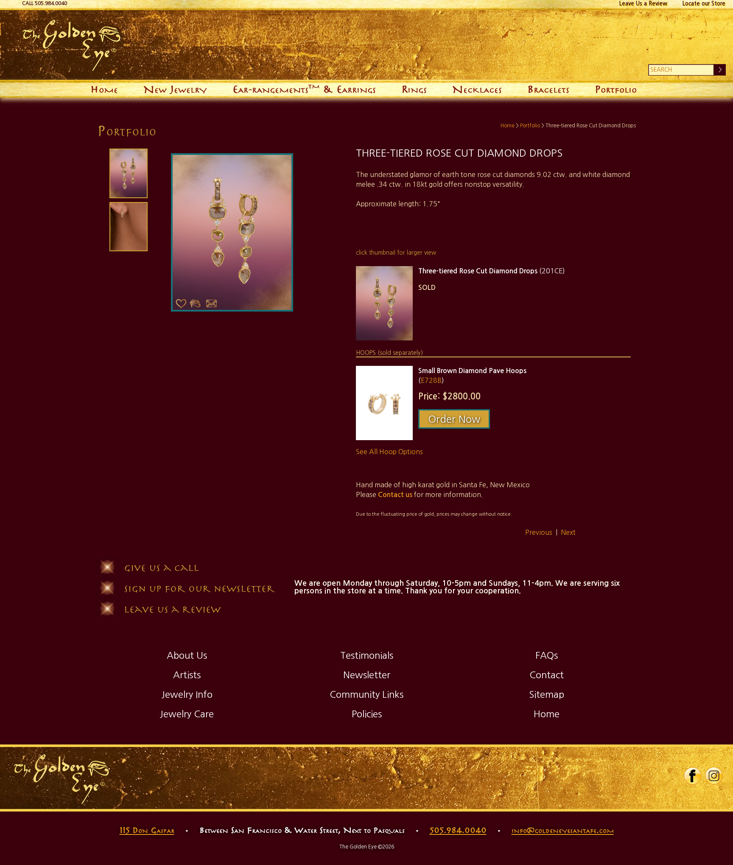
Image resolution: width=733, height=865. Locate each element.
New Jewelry (175, 88)
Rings (414, 88)
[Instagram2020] (714, 783)
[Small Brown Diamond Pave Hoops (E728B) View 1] (384, 403)
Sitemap (546, 694)
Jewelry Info (187, 694)
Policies (367, 714)
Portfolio (616, 88)
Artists (187, 675)
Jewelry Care (186, 714)
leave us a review (172, 609)
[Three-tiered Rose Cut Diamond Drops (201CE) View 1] (384, 303)
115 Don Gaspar (147, 829)
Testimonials (366, 655)
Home (104, 88)
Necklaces (477, 88)
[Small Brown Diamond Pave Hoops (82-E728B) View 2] (127, 226)
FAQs (546, 655)
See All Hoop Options (389, 451)
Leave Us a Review (643, 3)
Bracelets (548, 88)
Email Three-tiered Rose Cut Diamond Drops (211, 303)
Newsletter (366, 675)
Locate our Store (704, 3)
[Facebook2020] (693, 783)
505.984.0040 (458, 829)
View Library (195, 303)
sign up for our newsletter (199, 588)
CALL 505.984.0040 (44, 3)
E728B (431, 380)
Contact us (395, 494)
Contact (546, 675)
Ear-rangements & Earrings (304, 87)
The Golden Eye (269, 45)
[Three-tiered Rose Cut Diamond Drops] (127, 173)
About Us (187, 655)
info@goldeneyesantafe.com (563, 829)
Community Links (366, 694)
